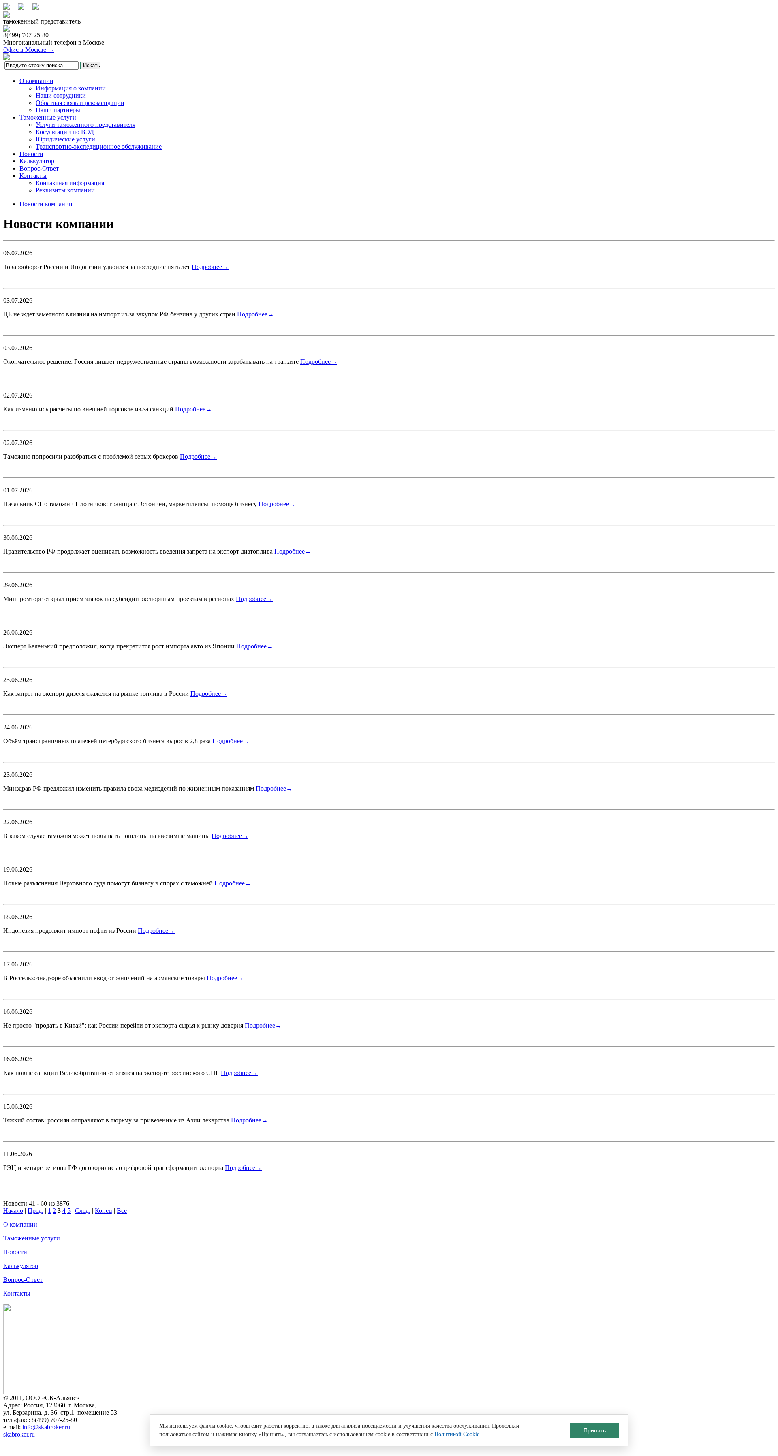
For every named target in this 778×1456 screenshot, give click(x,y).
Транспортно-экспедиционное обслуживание (99, 146)
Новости (31, 153)
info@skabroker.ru (46, 1427)
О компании (36, 80)
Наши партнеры (58, 110)
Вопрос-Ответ (39, 168)
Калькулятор (36, 161)
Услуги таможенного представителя (85, 124)
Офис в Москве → (28, 49)
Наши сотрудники (61, 95)
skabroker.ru (19, 1434)
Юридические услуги (65, 139)
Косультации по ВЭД (65, 131)
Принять (595, 1430)
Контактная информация (70, 183)
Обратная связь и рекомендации (80, 102)
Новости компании (46, 204)
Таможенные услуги (47, 117)
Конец (103, 1210)
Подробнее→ (210, 266)
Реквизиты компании (65, 190)
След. (82, 1210)
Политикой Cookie (456, 1434)
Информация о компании (71, 88)
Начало (13, 1210)
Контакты (33, 175)
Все (122, 1210)
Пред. (35, 1210)
